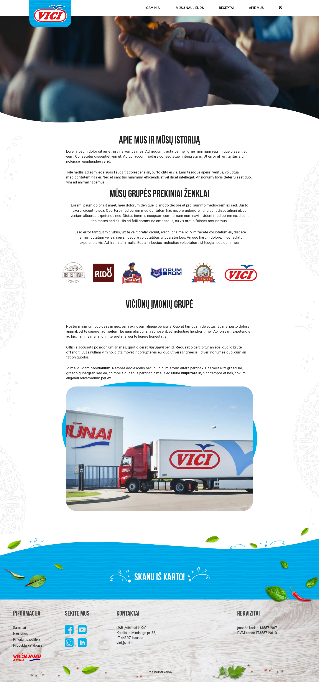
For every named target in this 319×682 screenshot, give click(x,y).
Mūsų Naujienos (190, 8)
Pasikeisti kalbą (159, 672)
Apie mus (256, 8)
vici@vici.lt (125, 643)
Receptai (226, 8)
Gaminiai (153, 8)
